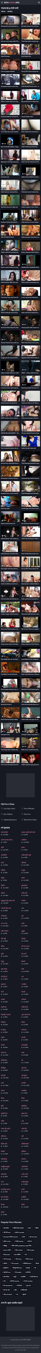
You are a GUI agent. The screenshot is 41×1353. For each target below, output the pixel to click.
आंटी (4, 848)
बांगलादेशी (24, 1046)
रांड (24, 1122)
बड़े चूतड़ (25, 1076)
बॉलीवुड (4, 1069)
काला (25, 879)
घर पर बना (4, 924)
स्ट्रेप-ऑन (24, 1175)
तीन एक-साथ (25, 947)
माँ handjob (18, 1272)
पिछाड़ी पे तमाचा (5, 1015)
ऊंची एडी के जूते (26, 856)
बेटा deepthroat (8, 1285)
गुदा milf (29, 1285)
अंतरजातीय (4, 833)
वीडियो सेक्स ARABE (18, 1228)
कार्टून (4, 879)
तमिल (4, 947)
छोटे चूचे (4, 939)
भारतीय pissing (19, 1241)
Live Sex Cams (9, 808)
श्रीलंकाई (4, 1160)
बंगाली (4, 1046)
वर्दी (24, 1137)
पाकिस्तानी (24, 1008)
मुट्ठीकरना (4, 1114)
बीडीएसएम (4, 1061)
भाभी (4, 1084)
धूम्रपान (4, 985)
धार (24, 977)
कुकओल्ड (24, 886)
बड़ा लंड (25, 1069)
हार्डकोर (25, 1198)
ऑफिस (4, 871)
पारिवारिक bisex (27, 1263)
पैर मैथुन (4, 1031)
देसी (25, 970)
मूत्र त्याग (24, 1114)
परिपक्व (25, 1000)
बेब (25, 1061)
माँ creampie (15, 1263)
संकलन (24, 1160)
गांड (24, 909)
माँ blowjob (7, 1254)
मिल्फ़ (4, 1099)
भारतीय (25, 1084)
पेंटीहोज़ (4, 1023)
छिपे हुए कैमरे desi (17, 1268)
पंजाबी (4, 1000)
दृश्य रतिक (4, 970)
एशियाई (25, 863)
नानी (4, 993)
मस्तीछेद (24, 1091)
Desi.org (11, 2)
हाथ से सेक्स (4, 1198)
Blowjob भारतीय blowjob (11, 1237)
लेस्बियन (4, 1137)
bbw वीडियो (17, 1254)
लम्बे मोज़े (24, 1129)
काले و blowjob (8, 1294)
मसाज (4, 1091)
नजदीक (24, 985)
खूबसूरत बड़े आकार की (8, 901)
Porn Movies (29, 808)
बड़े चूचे (4, 1076)
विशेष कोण (4, 1145)
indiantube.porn (10, 820)
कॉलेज (4, 894)
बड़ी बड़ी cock (7, 1272)
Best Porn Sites (30, 820)
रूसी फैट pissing (14, 1281)
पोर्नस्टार (25, 1031)
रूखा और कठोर (5, 1129)
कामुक (25, 871)
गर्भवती (24, 901)
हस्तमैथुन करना (5, 1190)
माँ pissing (18, 1259)
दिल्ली (24, 962)
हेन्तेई (4, 1213)
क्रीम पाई (24, 894)
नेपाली (24, 993)
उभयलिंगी (4, 856)
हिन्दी (25, 1205)
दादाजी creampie (19, 1232)
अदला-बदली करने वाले (28, 833)
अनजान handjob (28, 1281)
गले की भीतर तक (6, 909)
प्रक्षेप (4, 1038)
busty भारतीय (7, 1250)
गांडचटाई (4, 917)
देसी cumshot (19, 1250)
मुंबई (4, 1107)
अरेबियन (25, 841)
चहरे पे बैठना (4, 932)
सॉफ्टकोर (4, 1175)
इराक (24, 848)
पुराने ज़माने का (25, 1015)
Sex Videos (8, 814)
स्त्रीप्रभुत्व (24, 1183)
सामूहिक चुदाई (5, 1167)
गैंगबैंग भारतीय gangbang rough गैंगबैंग (21, 1245)
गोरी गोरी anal (7, 1232)
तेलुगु (4, 962)
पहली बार (4, 1008)
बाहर (24, 1053)
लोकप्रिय (10, 11)
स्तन (5, 1183)
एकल (4, 863)
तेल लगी (24, 955)
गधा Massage (7, 1259)
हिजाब (4, 1205)
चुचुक (24, 932)
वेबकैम (4, 1152)
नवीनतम (3, 11)
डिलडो (24, 939)
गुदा (25, 917)
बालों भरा (4, 1053)
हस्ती (24, 1190)
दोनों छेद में (4, 977)
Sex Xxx (27, 814)
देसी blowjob (29, 1259)
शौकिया (25, 1152)
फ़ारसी (24, 1038)
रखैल (4, 1122)
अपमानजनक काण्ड (6, 841)
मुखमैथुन (25, 1107)
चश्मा (24, 924)
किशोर (5, 886)
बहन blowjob (33, 1237)
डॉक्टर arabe (7, 1241)
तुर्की (4, 955)
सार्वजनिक (24, 1167)
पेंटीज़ (24, 1023)
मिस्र (24, 1099)
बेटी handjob (30, 1250)
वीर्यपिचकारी (25, 1145)
